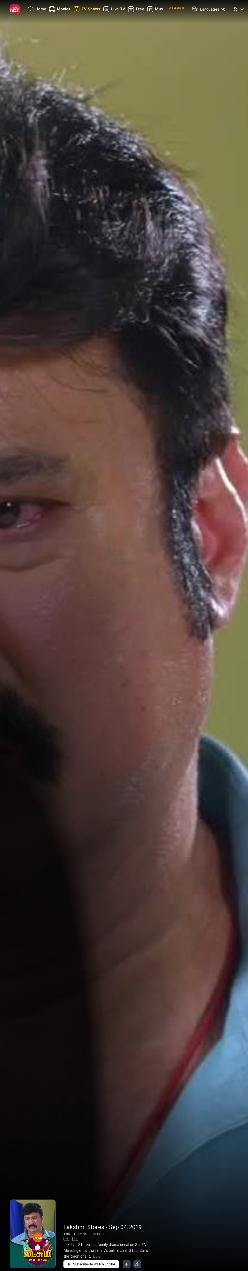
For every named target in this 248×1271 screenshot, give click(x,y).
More (96, 1256)
